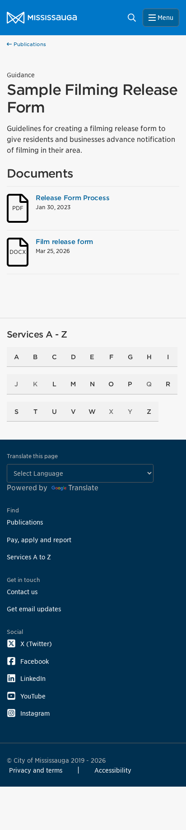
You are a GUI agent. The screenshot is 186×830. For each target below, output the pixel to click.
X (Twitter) (36, 643)
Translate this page (32, 456)
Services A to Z (29, 557)
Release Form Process (72, 198)
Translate (83, 487)
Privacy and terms (35, 770)
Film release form (64, 241)
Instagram (35, 713)
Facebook (34, 661)
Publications (29, 44)
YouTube (33, 696)
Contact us (22, 592)
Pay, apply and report (39, 540)
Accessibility (112, 770)
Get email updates (34, 609)
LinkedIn (33, 678)
